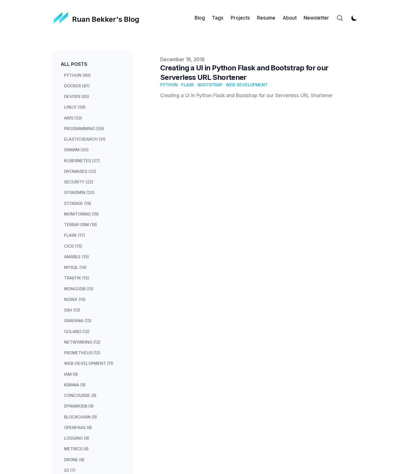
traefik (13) (76, 278)
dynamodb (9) (79, 406)
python (169, 84)
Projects (240, 18)
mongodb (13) (78, 288)
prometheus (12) (82, 352)
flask (187, 84)
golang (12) (76, 331)
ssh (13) (72, 310)
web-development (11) (88, 363)
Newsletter (316, 18)
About (290, 18)
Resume (266, 18)
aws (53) (73, 117)
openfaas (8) (78, 427)
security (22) (78, 182)
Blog (200, 18)
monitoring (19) (81, 213)
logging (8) (76, 438)
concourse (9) (80, 395)
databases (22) (80, 171)
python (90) (77, 75)
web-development (247, 84)
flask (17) (74, 235)
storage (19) (77, 203)
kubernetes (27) (82, 160)
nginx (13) (75, 299)
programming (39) (84, 128)
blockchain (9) (80, 416)
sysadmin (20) (79, 192)
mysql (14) (75, 267)
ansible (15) (76, 256)
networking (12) (82, 341)
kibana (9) (75, 384)
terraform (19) (80, 224)
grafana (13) (77, 320)
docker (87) (77, 85)
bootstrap (210, 84)
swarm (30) (76, 149)
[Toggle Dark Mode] (354, 18)
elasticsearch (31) (85, 139)
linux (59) (75, 107)
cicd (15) (73, 245)
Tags (217, 18)
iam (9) (71, 374)
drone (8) (74, 459)
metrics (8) (76, 448)
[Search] (340, 18)
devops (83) (76, 96)
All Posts (74, 64)
